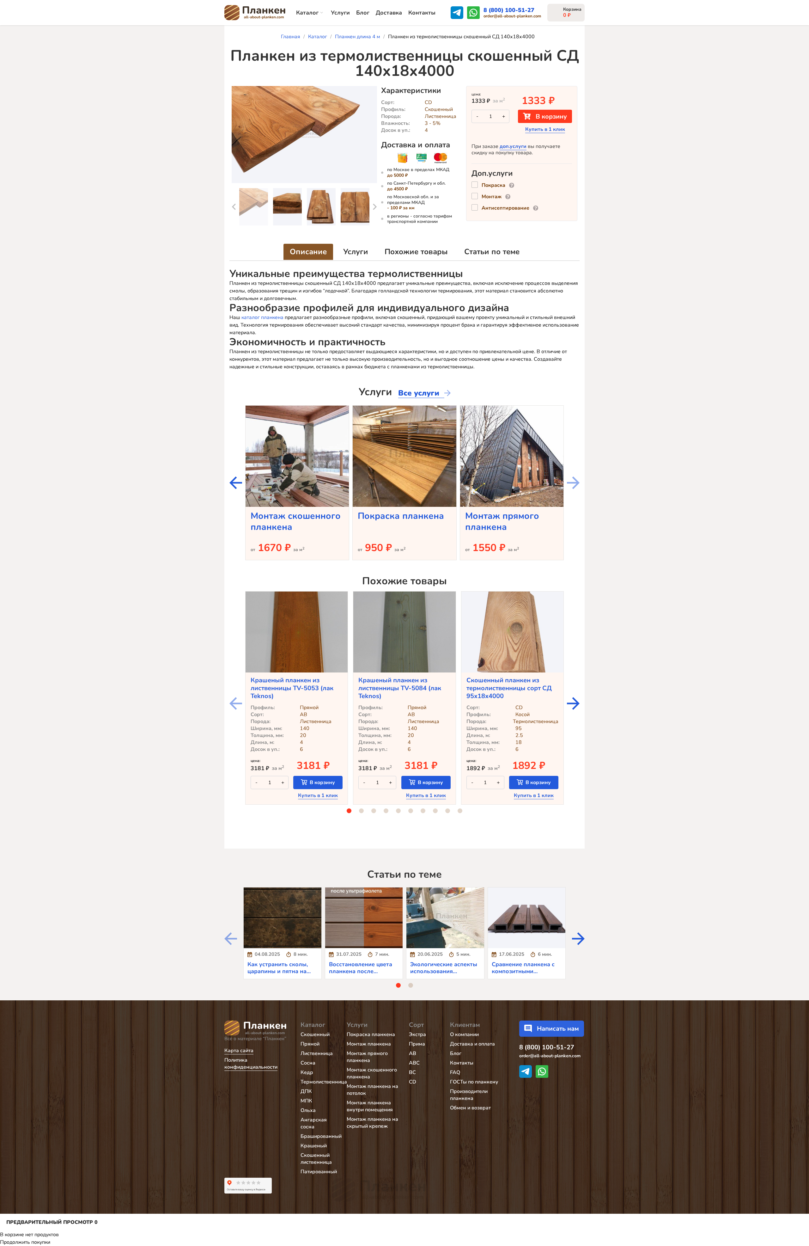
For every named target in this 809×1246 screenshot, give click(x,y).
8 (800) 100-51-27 (509, 10)
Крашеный (314, 1145)
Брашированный (321, 1136)
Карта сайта (238, 1050)
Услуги (340, 12)
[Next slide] (235, 482)
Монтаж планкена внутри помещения (370, 1106)
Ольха (308, 1110)
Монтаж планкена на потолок (372, 1090)
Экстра (417, 1034)
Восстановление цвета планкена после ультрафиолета (360, 971)
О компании (464, 1034)
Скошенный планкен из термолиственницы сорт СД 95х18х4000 (509, 688)
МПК (306, 1100)
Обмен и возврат (470, 1107)
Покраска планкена (401, 516)
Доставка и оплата (472, 1043)
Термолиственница (324, 1081)
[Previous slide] (573, 482)
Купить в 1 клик (545, 129)
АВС (414, 1062)
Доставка (389, 12)
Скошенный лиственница (316, 1159)
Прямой (310, 1043)
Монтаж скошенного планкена (296, 521)
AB (412, 1053)
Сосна (308, 1062)
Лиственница (317, 1053)
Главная (290, 36)
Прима (417, 1043)
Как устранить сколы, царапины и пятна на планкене (277, 971)
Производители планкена (469, 1095)
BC (412, 1072)
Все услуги (418, 393)
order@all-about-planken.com (512, 16)
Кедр (307, 1072)
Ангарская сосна (314, 1123)
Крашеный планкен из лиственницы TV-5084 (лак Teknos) (399, 688)
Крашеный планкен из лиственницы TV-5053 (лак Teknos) (292, 688)
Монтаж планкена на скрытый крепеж (372, 1123)
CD (412, 1081)
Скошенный (315, 1034)
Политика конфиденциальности (250, 1064)
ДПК (306, 1091)
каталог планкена (262, 317)
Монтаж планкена (369, 1043)
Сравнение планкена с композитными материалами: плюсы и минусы (524, 975)
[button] (234, 207)
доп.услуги (513, 146)
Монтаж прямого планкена (502, 521)
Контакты (421, 12)
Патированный (319, 1171)
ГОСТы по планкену (474, 1081)
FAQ (455, 1072)
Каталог (307, 12)
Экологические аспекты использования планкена (443, 971)
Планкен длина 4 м (357, 36)
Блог (362, 12)
